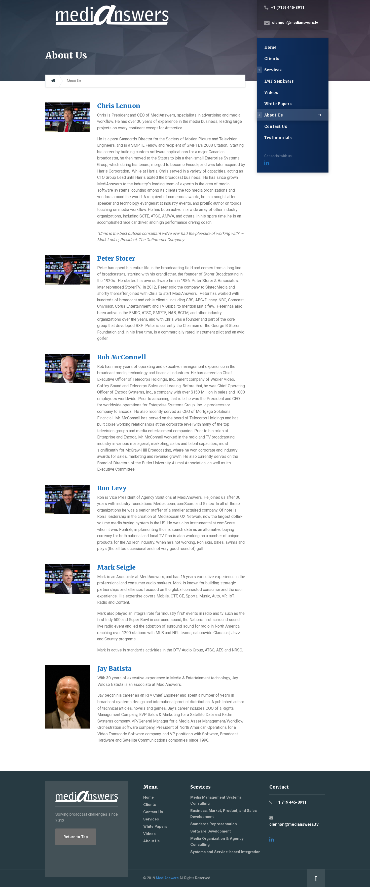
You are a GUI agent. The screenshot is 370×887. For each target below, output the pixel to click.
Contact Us (275, 126)
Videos (271, 92)
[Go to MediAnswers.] (53, 81)
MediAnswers (167, 878)
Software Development (210, 831)
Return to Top (75, 837)
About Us (273, 115)
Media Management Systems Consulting (216, 800)
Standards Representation (213, 824)
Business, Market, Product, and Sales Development (223, 813)
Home (270, 47)
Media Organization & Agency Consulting (217, 841)
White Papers (278, 103)
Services (273, 70)
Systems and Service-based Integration (225, 852)
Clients (271, 58)
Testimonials (278, 137)
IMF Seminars (279, 81)
